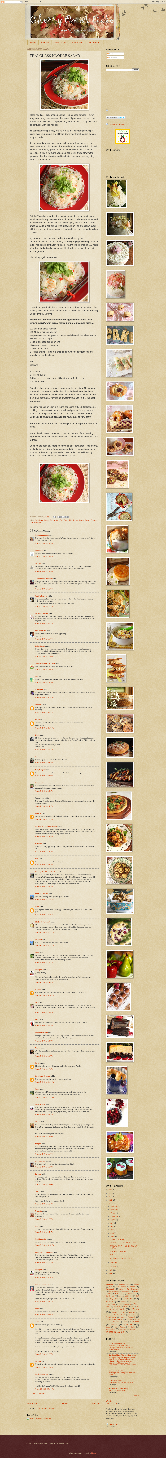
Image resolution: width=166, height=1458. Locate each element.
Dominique (39, 550)
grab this (109, 1403)
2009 (111, 1270)
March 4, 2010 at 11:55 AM (44, 900)
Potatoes (129, 1319)
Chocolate (131, 1293)
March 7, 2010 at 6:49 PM (44, 1315)
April (112, 1233)
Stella (37, 1020)
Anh (36, 859)
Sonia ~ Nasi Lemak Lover (45, 663)
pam (36, 676)
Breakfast (110, 1289)
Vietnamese (123, 1329)
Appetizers (39, 520)
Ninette (37, 1048)
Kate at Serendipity (42, 1285)
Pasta (122, 1317)
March (112, 1237)
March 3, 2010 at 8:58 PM (44, 639)
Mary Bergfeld (40, 770)
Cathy (37, 1002)
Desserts (128, 1298)
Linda (37, 735)
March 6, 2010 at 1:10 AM (44, 1167)
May (112, 1230)
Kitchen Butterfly (41, 1033)
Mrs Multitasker (41, 1239)
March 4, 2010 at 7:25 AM (44, 865)
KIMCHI (113, 1255)
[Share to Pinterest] (68, 517)
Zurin (37, 907)
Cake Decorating (133, 1289)
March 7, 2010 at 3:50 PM (44, 1278)
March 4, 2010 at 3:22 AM (44, 776)
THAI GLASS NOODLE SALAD (121, 1258)
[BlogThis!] (61, 517)
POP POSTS (77, 42)
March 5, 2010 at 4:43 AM (44, 1041)
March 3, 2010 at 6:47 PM (44, 543)
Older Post (96, 1403)
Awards (136, 1284)
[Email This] (58, 517)
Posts (111, 54)
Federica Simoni (41, 783)
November (114, 1209)
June (112, 1226)
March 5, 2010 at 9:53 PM (44, 1154)
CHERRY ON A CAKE (118, 1239)
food (115, 1403)
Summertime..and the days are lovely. (121, 1383)
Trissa (37, 1309)
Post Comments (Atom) (45, 1408)
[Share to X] (63, 517)
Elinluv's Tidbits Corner (118, 1371)
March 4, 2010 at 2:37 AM (44, 763)
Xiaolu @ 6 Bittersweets (44, 1252)
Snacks (128, 1324)
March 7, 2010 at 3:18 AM (44, 1263)
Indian (125, 1306)
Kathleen (38, 939)
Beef (110, 1287)
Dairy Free (59, 520)
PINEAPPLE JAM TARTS (119, 1251)
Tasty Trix (38, 813)
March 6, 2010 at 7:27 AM (44, 1219)
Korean (111, 1309)
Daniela (38, 1361)
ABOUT (45, 42)
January (113, 1266)
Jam (137, 1306)
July (112, 1223)
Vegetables (131, 1327)
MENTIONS (60, 42)
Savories (135, 1322)
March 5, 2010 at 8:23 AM (44, 1069)
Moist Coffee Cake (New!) (117, 1390)
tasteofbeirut (39, 646)
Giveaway (127, 1304)
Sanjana (38, 563)
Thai (31, 523)
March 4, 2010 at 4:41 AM (44, 806)
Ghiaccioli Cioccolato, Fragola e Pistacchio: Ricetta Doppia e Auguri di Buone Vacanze (121, 1347)
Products (116, 1322)
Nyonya (108, 1315)
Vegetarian (37, 523)
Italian (132, 1306)
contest (120, 1296)
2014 (111, 1190)
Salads (87, 520)
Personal (131, 1317)
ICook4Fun (39, 689)
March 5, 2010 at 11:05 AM (44, 1097)
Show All (136, 1395)
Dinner (66, 520)
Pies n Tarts (117, 1319)
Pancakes (132, 1315)
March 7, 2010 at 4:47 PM (44, 1302)
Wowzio (109, 1401)
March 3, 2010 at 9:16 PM (44, 656)
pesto (108, 1319)
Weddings (133, 1329)
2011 (111, 1200)
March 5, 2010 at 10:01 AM (44, 1082)
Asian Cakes (124, 1284)
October (113, 1213)
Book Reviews (120, 1287)
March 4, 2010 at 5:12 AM (44, 819)
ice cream (117, 1306)
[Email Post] (54, 517)
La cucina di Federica (117, 1343)
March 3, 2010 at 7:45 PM (44, 572)
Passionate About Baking (118, 1389)
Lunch (75, 520)
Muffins (114, 1312)
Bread (132, 1287)
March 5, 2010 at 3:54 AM (44, 1026)
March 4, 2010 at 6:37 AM (44, 852)
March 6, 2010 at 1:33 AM (44, 1184)
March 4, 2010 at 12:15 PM (44, 932)
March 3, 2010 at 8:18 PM (44, 589)
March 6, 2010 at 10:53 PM (44, 1245)
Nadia (37, 1089)
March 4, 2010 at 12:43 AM (44, 750)
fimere (37, 720)
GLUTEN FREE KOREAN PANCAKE (123, 1243)
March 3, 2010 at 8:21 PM (44, 606)
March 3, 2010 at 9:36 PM (44, 669)
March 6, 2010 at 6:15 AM (44, 1204)
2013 (111, 1193)
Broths (121, 1289)
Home (33, 42)
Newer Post (32, 1403)
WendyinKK (39, 970)
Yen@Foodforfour (41, 1374)
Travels (122, 1327)
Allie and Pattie (41, 631)
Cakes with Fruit (114, 1291)
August (113, 1220)
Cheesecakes (125, 1291)
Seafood (94, 520)
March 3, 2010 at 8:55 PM (44, 624)
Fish (70, 520)
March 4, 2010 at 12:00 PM (44, 915)
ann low (38, 989)
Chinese (118, 1293)
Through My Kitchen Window (46, 872)
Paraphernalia (111, 1317)
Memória (38, 1211)
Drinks (123, 1302)
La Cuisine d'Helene (42, 1076)
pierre (37, 1226)
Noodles (81, 520)
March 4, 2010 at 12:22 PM (44, 945)
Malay (135, 1309)
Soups (108, 1327)
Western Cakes (115, 1331)
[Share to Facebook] (65, 517)
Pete (36, 757)
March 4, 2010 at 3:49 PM (44, 982)
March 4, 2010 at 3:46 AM (44, 791)
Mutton (123, 1312)
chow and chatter (41, 894)
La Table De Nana (41, 613)
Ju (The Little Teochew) (43, 578)
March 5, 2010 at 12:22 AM (44, 1013)
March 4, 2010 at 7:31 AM (44, 887)
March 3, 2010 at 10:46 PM (44, 713)
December (114, 1206)
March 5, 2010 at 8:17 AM (44, 1056)
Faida (37, 952)
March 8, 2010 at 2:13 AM (44, 1367)
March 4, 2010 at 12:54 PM (44, 963)
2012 (111, 1197)
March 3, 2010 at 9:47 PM (44, 682)
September (114, 1216)
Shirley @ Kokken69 (42, 922)
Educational (133, 1302)
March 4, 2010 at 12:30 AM (44, 728)
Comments (113, 58)
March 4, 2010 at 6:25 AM (44, 837)
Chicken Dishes (49, 520)
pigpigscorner (40, 1161)
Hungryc (38, 1144)
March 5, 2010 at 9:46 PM (44, 1136)
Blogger (93, 1453)
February (113, 1262)
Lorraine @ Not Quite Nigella (46, 826)
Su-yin (37, 1191)
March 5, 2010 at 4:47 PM (44, 1115)
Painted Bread (119, 1315)
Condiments (110, 1296)
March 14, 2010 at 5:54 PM (44, 1389)
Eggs (107, 1304)
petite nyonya (40, 1104)
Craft (137, 1296)
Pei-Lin (37, 1122)
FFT (113, 1304)
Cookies (128, 1296)
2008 (111, 1274)
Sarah (37, 1063)
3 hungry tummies (42, 535)
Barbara (38, 1174)
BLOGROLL (95, 42)
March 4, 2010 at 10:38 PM (44, 995)
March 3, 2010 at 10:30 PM (44, 697)
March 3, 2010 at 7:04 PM (44, 556)
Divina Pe (38, 705)
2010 (111, 1203)
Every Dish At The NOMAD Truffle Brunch (122, 1365)
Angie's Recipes (41, 596)
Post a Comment (39, 1394)
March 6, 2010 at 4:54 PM (44, 1232)
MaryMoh (38, 844)
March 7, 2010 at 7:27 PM (44, 1354)
